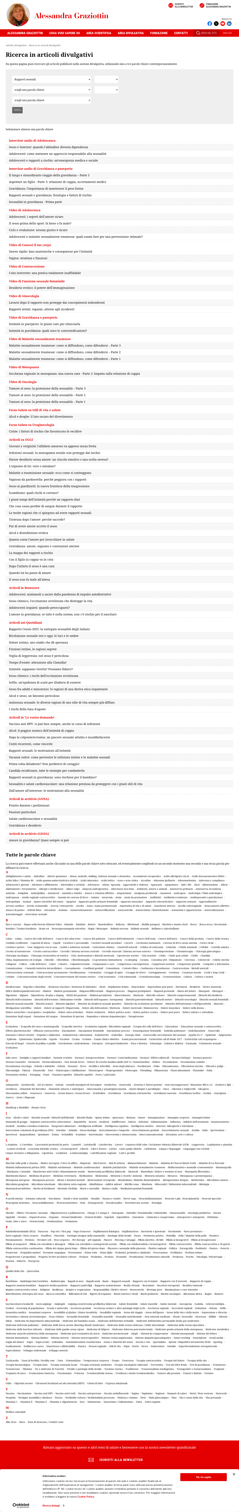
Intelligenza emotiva (142, 1126)
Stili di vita (115, 1346)
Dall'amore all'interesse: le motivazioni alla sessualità (46, 791)
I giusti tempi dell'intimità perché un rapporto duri (44, 499)
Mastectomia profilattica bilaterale (107, 1171)
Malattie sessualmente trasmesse (147, 1167)
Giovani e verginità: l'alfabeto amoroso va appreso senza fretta (52, 446)
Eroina (76, 1039)
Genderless (110, 1084)
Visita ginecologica (159, 1397)
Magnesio (85, 1163)
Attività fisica (34, 910)
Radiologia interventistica (34, 1281)
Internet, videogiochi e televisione (174, 1126)
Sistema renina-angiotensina (117, 1337)
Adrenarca (94, 884)
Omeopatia (118, 1212)
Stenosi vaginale (97, 1346)
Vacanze (10, 1393)
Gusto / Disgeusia (25, 1097)
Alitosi (224, 884)
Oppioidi (10, 1217)
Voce (82, 1401)
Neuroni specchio (211, 1198)
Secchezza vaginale (158, 1308)
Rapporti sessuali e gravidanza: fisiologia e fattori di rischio (50, 195)
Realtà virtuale (132, 1285)
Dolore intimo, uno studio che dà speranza (38, 642)
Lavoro (119, 1144)
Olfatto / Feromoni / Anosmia (32, 1212)
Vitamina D (26, 1401)
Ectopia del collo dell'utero (148, 1026)
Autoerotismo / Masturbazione (152, 910)
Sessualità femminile (78, 1316)
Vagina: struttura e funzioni (28, 258)
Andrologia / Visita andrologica (205, 893)
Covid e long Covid (214, 972)
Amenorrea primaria (181, 888)
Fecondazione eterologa (19, 1066)
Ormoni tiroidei (93, 1217)
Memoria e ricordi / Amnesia (126, 1175)
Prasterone (12, 1252)
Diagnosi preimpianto (139, 991)
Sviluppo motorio (58, 1350)
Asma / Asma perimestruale (102, 905)
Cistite (162, 955)
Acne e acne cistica (127, 880)
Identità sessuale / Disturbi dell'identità (53, 1117)
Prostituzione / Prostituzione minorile (149, 1256)
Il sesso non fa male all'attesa (29, 579)
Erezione (65, 1039)
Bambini (80, 924)
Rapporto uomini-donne (108, 1285)
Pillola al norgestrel (16, 1244)
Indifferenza (119, 1121)
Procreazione (160, 1252)
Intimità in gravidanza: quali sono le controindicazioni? (48, 331)
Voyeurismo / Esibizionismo (118, 1401)
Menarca (172, 1175)
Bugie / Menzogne (98, 928)
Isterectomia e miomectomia (121, 1134)
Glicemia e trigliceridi (183, 1088)
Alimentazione (210, 884)
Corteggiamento (157, 972)
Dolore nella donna (193, 1007)
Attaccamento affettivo (216, 905)
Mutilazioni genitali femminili (136, 1188)
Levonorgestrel (69, 1148)
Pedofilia (171, 1235)
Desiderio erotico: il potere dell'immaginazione (42, 288)
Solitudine (57, 1342)
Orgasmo (54, 1217)
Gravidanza (114, 1093)
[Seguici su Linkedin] (229, 23)
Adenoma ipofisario (164, 880)
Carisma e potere (15, 947)
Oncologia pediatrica (199, 1212)
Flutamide (198, 1070)
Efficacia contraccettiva (46, 1030)
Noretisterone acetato (137, 1202)
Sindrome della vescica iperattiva (185, 1325)
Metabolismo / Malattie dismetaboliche (139, 1180)
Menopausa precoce (43, 1180)
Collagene (11, 964)
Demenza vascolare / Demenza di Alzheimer (72, 986)
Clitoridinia (63, 959)
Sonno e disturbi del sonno (118, 1342)
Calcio (9, 938)
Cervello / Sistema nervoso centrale (79, 951)
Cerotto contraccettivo (45, 951)
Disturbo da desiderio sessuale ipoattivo (99, 1003)
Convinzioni (94, 972)
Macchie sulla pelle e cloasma (22, 1163)
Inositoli (10, 1126)
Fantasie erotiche (62, 1057)
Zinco (22, 1422)
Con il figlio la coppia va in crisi (31, 559)
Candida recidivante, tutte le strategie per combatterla (47, 771)
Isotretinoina (96, 1134)
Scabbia (199, 1303)
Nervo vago (129, 1198)
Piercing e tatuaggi (125, 1239)
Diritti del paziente (76, 995)
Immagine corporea (178, 1117)
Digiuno (24, 995)
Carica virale (207, 942)
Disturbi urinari (44, 1003)
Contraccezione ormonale (20, 972)
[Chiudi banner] (234, 1474)
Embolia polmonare (175, 1030)
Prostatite (121, 1256)
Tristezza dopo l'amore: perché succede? (37, 519)
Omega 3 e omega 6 (98, 1212)
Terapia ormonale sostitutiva (96, 1364)
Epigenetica (225, 1034)
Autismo (63, 910)
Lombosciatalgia (79, 1153)
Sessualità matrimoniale (129, 1316)
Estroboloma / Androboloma (74, 1043)
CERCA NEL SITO (208, 33)
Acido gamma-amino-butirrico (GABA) (57, 880)
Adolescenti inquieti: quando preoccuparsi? (39, 608)
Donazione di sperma (72, 1016)
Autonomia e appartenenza (187, 910)
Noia (82, 1202)
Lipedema (47, 1153)
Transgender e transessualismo (194, 1369)
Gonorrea (50, 1093)
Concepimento (72, 968)
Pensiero (214, 1235)
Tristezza (79, 1373)
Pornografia (186, 1248)
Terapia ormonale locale (64, 1364)
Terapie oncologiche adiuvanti (131, 1364)
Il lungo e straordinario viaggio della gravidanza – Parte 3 (49, 175)
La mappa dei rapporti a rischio (31, 553)
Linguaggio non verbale (196, 1148)
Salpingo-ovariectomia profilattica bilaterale (92, 1303)
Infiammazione (159, 1121)
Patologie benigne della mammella (86, 1235)
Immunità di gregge (16, 1121)
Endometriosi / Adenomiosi (77, 1034)
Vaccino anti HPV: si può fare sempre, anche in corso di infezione (54, 724)
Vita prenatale (213, 1397)
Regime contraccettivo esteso (21, 1289)
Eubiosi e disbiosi (173, 1043)
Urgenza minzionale (117, 1383)
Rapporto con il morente (173, 1281)
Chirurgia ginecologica (208, 951)
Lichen (113, 1148)
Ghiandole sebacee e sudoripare (66, 1088)
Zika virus (11, 1422)
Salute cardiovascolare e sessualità (33, 819)
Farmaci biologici (181, 1057)
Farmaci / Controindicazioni (122, 1057)
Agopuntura (171, 884)
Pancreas (43, 1231)
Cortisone (174, 972)
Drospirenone (136, 1016)
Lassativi (76, 1144)
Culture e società (204, 976)
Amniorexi (53, 893)
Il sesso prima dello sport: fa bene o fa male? (40, 223)
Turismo (208, 1373)
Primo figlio (106, 1252)
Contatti (181, 33)
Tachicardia (12, 1360)
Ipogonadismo (27, 1134)
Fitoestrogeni (96, 1070)
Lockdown (61, 1153)
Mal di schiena (117, 1163)
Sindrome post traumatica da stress (80, 1333)
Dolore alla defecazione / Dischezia (101, 1007)
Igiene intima (102, 1117)
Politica (173, 1248)
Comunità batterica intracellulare (43, 968)
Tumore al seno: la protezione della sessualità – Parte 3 (47, 388)
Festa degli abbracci (124, 1066)
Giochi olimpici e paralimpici (144, 1088)
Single (134, 1333)
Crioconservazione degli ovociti (34, 976)
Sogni (30, 1342)
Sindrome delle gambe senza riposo (64, 1329)
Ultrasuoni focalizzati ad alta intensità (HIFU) (60, 1383)
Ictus (8, 1117)
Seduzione (200, 1308)
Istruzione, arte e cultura (179, 1134)
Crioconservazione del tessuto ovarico (75, 976)
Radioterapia (58, 1281)
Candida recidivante (17, 942)
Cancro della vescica (217, 938)
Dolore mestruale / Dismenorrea (140, 1007)
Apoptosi (71, 901)
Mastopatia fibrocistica (197, 1171)
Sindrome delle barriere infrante (24, 1329)
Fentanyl (72, 1066)
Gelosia (59, 1084)
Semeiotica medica (16, 1312)
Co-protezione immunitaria (107, 959)
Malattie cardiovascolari (87, 1167)
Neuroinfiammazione (150, 1198)
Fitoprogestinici (114, 1070)
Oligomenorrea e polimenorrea (67, 1212)
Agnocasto (156, 884)
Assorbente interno (164, 905)
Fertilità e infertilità (99, 1066)
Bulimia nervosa (119, 928)
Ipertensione (218, 1130)
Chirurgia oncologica (17, 955)
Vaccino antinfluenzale (116, 1393)
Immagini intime (201, 1117)
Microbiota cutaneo (217, 1180)
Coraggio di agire (113, 972)
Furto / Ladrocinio (105, 1074)
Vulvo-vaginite (152, 1401)
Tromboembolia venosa (100, 1373)
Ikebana (130, 1117)
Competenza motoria (163, 964)
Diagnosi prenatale (164, 991)
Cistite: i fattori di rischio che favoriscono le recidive (45, 431)
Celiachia (171, 947)
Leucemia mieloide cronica (43, 1148)
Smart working (182, 1337)
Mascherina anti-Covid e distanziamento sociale (59, 1171)
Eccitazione (12, 1026)
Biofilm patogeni (151, 924)
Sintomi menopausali (182, 1333)
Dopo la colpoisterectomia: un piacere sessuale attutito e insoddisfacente (59, 737)
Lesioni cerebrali (16, 1148)
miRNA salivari (114, 1184)
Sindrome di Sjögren (98, 1329)
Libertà (84, 1148)
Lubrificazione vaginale (103, 1153)
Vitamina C (12, 1401)
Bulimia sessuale (140, 928)
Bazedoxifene (105, 924)
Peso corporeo (62, 1239)
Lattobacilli (90, 1144)
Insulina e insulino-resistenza (33, 1126)
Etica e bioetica (139, 1043)
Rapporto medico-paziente (53, 1285)
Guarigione (220, 1093)
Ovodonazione (55, 1221)
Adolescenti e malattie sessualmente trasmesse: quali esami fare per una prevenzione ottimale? (76, 237)
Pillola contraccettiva (180, 1244)
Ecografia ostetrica (72, 1026)
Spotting (217, 1342)
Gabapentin (12, 1084)
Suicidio (171, 1346)
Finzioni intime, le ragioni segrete (33, 649)
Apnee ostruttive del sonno (48, 901)
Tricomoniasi (64, 1373)
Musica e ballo (110, 1188)
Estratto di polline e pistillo (41, 1043)
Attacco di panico (15, 910)
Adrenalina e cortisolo (73, 884)
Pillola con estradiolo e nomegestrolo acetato (92, 1244)
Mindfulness (96, 1184)
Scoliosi (10, 1308)
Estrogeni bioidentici (116, 1043)
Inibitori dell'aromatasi (195, 1121)
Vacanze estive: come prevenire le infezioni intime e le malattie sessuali (59, 757)
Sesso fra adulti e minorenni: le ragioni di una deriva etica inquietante (58, 689)
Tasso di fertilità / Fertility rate (38, 1360)
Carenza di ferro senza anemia (180, 942)
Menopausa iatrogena (18, 1180)
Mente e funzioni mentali (71, 1180)
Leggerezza (198, 1144)
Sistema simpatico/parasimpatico (153, 1337)
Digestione (11, 995)
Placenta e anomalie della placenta (127, 1248)
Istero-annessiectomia (151, 1134)
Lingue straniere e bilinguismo (22, 1153)
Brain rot (44, 928)
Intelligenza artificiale (90, 1126)
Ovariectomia (37, 1221)
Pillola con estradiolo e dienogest (47, 1244)
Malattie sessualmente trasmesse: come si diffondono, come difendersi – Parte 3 (65, 345)
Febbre (156, 1061)
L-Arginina (11, 1144)
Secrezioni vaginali (182, 1308)
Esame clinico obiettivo (106, 1039)
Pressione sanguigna (54, 1252)
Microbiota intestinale (43, 1184)
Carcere (128, 942)
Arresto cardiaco (15, 905)
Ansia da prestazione (135, 897)
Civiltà (194, 955)
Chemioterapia (185, 951)
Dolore (37, 1007)
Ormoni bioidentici (71, 1217)
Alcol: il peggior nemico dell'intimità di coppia (41, 730)
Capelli (56, 942)
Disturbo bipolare (65, 1003)
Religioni (45, 1289)
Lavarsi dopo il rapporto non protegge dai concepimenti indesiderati (57, 302)
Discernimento (123, 995)
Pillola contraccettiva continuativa (24, 1248)
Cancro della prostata (192, 938)
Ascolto (80, 905)
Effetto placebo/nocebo (18, 1030)
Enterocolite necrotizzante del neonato (164, 1034)
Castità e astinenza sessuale (75, 947)
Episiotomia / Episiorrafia (33, 1039)
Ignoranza (118, 1117)
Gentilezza (11, 1088)
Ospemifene (123, 1217)
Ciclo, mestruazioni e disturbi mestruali (92, 955)
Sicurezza (200, 1316)
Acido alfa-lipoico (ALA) (176, 876)
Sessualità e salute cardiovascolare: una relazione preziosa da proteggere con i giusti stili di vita (75, 784)
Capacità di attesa (40, 942)
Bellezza (120, 924)
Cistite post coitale (178, 955)
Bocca (193, 924)
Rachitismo (12, 1281)
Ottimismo (212, 1217)
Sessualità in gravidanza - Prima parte (35, 202)
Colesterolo (204, 959)
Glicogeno (203, 1088)
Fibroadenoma (170, 1066)
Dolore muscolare (170, 1007)
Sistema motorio (60, 1337)
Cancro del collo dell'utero (39, 938)
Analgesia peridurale (145, 893)
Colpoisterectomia (80, 964)
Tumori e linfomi (192, 1373)
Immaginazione (156, 1117)
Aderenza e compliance (212, 880)
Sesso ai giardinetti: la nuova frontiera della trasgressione (49, 486)
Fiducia (26, 1070)
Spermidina (159, 1342)
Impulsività (80, 1121)
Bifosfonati (133, 924)
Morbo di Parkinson (44, 1188)
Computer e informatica (216, 964)
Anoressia (107, 897)
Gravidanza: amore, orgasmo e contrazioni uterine (44, 546)
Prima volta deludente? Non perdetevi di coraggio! (44, 764)
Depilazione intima (118, 986)
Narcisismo (55, 1198)
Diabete (47, 991)
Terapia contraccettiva (148, 1360)
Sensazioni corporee (40, 1312)
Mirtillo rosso (132, 1184)
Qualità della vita (15, 1271)
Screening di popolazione (30, 1308)
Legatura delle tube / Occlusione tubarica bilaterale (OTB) (157, 1144)
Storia (135, 1346)
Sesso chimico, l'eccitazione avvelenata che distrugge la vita (50, 601)
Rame (106, 1281)
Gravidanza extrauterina (137, 1093)
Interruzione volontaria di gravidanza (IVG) (29, 1130)
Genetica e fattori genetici (148, 1084)
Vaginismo (147, 1393)
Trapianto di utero (16, 1373)
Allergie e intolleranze (51, 888)
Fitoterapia (131, 1070)
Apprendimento (208, 901)
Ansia (118, 897)
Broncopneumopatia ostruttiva (69, 928)
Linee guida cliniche (131, 1148)
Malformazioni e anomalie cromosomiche (190, 1167)
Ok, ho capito (203, 1477)
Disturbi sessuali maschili (19, 1003)
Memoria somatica (155, 1175)
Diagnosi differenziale (91, 991)
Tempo (115, 1360)
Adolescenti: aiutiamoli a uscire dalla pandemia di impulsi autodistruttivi (60, 594)
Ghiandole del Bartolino (33, 1088)
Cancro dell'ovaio (146, 938)
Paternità (59, 1235)
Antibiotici (155, 897)
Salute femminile (128, 1303)
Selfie (223, 1308)
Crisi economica (107, 976)
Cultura (188, 976)
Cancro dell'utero (167, 938)
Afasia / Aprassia (111, 884)
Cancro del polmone (94, 938)
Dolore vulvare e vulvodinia (198, 1012)
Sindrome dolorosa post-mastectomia (132, 1329)
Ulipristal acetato (23, 1383)
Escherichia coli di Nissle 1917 (165, 1039)
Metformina (197, 1180)
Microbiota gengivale (17, 1184)
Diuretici (218, 1003)
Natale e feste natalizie (75, 1198)
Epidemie (211, 1034)
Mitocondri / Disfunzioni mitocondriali (175, 1184)
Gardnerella (28, 1084)
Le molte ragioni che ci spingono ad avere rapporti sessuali (50, 513)
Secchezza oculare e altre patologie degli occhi (119, 1308)
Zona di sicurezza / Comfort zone (46, 1422)
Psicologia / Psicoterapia (209, 1256)
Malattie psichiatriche (115, 1167)
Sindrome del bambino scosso (79, 1320)
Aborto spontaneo (57, 876)
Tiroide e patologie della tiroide (84, 1369)
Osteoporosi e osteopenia (190, 1217)
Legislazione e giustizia (219, 1144)
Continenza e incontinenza (155, 968)
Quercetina (33, 1271)
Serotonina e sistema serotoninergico (26, 1316)
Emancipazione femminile (147, 1030)
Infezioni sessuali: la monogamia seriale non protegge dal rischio (54, 453)
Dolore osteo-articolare (70, 1012)
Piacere (108, 1239)
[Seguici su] (222, 23)
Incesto (93, 1121)
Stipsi (126, 1346)
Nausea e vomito (111, 1198)
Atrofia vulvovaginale (190, 905)
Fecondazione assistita (193, 1061)
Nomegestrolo (95, 1202)
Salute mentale (168, 1303)
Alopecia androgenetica (95, 888)
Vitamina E (41, 1401)
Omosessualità (177, 1212)
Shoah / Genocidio (183, 1316)
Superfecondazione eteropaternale (198, 1346)
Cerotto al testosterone (18, 951)
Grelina (207, 1093)
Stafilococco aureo (34, 1346)
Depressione (138, 986)
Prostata (109, 1256)
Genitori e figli (223, 1084)
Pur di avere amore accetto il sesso (33, 526)
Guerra (10, 1097)
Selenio (213, 1308)
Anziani (27, 901)
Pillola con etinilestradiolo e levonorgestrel (143, 1244)
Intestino (61, 1130)
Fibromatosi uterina (192, 1066)
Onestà (217, 1212)
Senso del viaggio (133, 1312)
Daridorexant (13, 986)
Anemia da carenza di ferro (73, 897)
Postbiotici (201, 1248)
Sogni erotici (42, 1342)
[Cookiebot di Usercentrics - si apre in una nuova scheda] (21, 1505)
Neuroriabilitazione (43, 1202)
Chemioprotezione (164, 951)
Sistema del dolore (207, 1333)
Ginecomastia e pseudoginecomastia (106, 1088)
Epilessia (11, 1039)
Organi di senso (37, 1217)
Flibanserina (161, 1070)
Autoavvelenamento (81, 910)
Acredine (146, 880)
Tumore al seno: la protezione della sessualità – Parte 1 (47, 402)
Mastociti (133, 1171)
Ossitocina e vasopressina (160, 1217)
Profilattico (176, 1252)
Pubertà (21, 1261)
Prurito (190, 1256)
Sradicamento (13, 1346)
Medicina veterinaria (64, 1175)
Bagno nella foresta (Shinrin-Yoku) (43, 924)
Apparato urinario (186, 901)
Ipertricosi (11, 1134)
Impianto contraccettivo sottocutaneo (50, 1121)
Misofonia (147, 1184)
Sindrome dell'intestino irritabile (116, 1320)
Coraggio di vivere (136, 972)
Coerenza (190, 959)
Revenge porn (154, 1289)
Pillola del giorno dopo (92, 1248)
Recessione (148, 1285)
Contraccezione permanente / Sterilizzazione (61, 972)
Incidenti (104, 1121)
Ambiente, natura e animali (152, 888)
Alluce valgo (73, 888)
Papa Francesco (82, 1231)
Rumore (219, 1293)
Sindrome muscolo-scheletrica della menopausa (32, 1333)
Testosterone (13, 1369)
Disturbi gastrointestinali (139, 999)
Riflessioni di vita (78, 1293)
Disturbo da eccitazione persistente (143, 1003)
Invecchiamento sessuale (175, 1130)
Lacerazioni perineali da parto (52, 1144)
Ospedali (109, 1217)
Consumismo (113, 968)
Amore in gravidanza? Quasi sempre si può (39, 840)
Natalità (95, 1198)
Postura (213, 1248)
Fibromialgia (13, 1070)
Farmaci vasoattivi (16, 1061)
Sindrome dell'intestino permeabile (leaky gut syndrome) (167, 1320)
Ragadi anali (93, 1281)
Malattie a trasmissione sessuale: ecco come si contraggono (50, 473)
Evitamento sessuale (210, 1043)
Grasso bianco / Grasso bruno (74, 1093)
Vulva (139, 1401)
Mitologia (204, 1184)
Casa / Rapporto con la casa (42, 947)
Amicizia (10, 893)
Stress (144, 1346)
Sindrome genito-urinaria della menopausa (179, 1329)
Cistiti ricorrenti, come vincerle (31, 744)
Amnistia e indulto (72, 893)
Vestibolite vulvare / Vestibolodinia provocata (90, 1397)
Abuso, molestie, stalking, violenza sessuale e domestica (100, 876)
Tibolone (27, 1369)
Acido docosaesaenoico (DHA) (208, 876)
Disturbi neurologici (186, 999)
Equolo (53, 1039)
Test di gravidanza (200, 1364)
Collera (23, 964)
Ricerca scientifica (56, 1293)
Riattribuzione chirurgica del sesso (25, 1293)
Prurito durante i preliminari (29, 805)
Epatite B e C (196, 1034)
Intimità (73, 1130)
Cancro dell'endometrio (121, 938)
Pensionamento (14, 1239)
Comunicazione (14, 968)
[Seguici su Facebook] (209, 23)
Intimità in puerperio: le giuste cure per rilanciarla (44, 324)
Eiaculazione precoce (118, 1030)
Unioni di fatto (95, 1383)
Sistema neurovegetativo (85, 1337)
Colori (52, 964)
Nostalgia (157, 1202)
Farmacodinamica (52, 1061)
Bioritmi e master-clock (175, 924)
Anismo (95, 897)
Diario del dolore (186, 991)
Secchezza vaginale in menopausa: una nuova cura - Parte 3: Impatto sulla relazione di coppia (74, 374)
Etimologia (156, 1043)
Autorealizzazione (214, 910)
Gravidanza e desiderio (25, 825)
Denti (102, 986)
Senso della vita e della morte (183, 1312)
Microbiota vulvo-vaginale (72, 1184)
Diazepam (204, 991)
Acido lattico (108, 880)
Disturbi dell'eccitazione (19, 999)
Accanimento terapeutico (147, 876)
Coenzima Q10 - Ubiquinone (166, 959)
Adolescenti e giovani (17, 884)
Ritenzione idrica (193, 1293)
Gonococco (36, 1093)
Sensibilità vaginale (110, 1312)
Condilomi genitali (93, 968)
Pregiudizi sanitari (30, 1252)
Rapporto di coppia (200, 1281)
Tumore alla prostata (168, 1373)
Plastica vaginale (157, 1248)
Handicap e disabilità (17, 1107)
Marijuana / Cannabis (18, 1171)
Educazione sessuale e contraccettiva (201, 1026)
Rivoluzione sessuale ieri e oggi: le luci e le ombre (44, 636)
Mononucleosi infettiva (18, 1188)
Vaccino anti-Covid (65, 1393)
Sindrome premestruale (115, 1333)
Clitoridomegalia (81, 959)
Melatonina (101, 1175)
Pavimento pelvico (154, 1235)
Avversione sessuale (36, 914)
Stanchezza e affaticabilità (60, 1346)
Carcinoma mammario (148, 942)
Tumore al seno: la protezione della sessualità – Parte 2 (47, 395)
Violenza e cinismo (127, 1397)
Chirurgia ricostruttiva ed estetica (49, 955)
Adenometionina (187, 880)
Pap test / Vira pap (61, 1231)
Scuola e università (57, 1308)
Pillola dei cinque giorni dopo (62, 1248)
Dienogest (217, 991)
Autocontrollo (125, 910)
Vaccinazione (24, 1393)
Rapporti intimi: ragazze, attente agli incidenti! (42, 309)
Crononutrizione (172, 976)
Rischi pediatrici (149, 1293)
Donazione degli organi (18, 1016)
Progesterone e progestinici (21, 1256)
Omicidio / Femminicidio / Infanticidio (146, 1212)
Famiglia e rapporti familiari (35, 1057)
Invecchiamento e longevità (114, 1130)
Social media (216, 1337)
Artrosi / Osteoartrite (62, 905)
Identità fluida (85, 1117)
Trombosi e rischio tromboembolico (134, 1373)
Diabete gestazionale (65, 991)
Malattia (153, 1163)
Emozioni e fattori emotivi (20, 1034)
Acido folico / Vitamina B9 (19, 880)
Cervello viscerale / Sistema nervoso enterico (126, 951)
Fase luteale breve (75, 1061)
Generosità (125, 1084)
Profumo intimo (193, 1252)
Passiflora (46, 1235)
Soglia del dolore (15, 1342)
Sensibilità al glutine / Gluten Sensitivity (75, 1312)
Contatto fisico (130, 968)
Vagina (135, 1393)
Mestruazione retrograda (101, 1180)
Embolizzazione (197, 1030)
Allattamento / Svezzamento (21, 888)
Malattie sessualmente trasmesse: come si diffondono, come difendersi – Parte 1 (65, 359)
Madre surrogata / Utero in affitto (59, 1163)
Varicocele (221, 1393)
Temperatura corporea (96, 1360)
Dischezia (138, 995)
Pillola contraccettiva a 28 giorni (212, 1244)
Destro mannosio (212, 986)
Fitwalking (146, 1070)
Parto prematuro (193, 1231)
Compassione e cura (103, 964)
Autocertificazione (105, 910)
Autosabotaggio (14, 914)
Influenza (175, 1121)
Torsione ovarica (113, 1369)
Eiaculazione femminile (91, 1030)
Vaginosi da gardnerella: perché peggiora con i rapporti (47, 479)
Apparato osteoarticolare (159, 901)
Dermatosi (181, 986)
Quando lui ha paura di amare (30, 573)
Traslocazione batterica (41, 1373)
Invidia (195, 1130)
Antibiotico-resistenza (175, 897)
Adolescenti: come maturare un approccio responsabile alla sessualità (57, 154)
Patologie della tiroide (120, 1235)
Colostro (62, 964)
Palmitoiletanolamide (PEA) (20, 1231)
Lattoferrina (105, 1144)
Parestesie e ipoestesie (153, 1231)
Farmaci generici (202, 1057)
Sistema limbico (39, 1337)
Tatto (60, 1360)
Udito (9, 1383)
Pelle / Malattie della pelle (193, 1235)
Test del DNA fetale (176, 1364)
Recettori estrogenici (168, 1285)
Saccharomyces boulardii (19, 1303)
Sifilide (212, 1316)
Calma (18, 938)
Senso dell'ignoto (155, 1312)
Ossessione (138, 1217)
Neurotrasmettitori (67, 1202)
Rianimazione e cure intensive (181, 1289)
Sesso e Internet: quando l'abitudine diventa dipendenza (48, 147)
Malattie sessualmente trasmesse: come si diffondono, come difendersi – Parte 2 (65, 352)
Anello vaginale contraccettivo (38, 897)
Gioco (166, 1088)
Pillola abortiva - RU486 (150, 1239)
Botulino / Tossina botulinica (21, 928)
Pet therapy (78, 1239)
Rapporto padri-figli (81, 1285)
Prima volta (91, 1252)
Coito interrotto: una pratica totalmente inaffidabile (45, 273)
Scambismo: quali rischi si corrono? (34, 493)
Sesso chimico (56, 1316)
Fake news (11, 1057)
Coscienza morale (191, 972)
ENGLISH (227, 33)
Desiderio (195, 986)
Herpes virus (39, 1107)
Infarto (132, 1121)
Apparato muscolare (132, 901)
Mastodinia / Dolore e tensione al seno (161, 1171)
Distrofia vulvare (155, 995)
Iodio (205, 1130)
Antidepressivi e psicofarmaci (206, 897)
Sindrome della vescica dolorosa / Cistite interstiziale (136, 1325)
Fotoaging (35, 1074)
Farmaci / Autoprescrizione (90, 1057)
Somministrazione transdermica (83, 1342)
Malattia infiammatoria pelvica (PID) (25, 1167)
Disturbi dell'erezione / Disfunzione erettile (58, 999)
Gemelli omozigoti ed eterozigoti (83, 1084)
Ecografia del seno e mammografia (40, 1026)
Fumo (46, 1074)
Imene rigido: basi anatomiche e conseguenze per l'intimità (50, 251)
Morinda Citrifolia (67, 1188)
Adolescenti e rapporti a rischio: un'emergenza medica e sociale (53, 160)
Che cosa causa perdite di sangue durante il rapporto (45, 506)
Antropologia (13, 901)
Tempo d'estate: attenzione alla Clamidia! (37, 662)
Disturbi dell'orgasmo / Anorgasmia (103, 999)
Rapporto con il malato (145, 1281)
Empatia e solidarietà (48, 1034)
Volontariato (94, 1401)
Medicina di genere (40, 1175)
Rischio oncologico (171, 1293)
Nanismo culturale (36, 1198)
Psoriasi (10, 1261)
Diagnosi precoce (115, 991)
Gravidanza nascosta (165, 1093)
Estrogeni (97, 1043)
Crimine (10, 976)
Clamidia (205, 955)
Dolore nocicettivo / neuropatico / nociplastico (31, 1012)
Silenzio (223, 1316)
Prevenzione (75, 1252)
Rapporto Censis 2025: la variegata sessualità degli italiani (49, 629)
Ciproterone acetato (128, 955)
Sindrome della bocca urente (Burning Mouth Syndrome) (73, 1325)
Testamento (219, 1364)
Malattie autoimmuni (59, 1167)
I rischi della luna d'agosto (27, 709)
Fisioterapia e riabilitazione (71, 1070)
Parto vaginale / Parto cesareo (22, 1235)
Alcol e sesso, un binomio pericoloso (34, 696)
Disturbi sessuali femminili (213, 999)
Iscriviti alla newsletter (184, 5)
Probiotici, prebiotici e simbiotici (133, 1252)
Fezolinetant (144, 1066)
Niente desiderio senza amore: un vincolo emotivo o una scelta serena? (58, 459)
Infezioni (143, 1121)
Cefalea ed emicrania (151, 947)
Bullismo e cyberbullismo (165, 928)
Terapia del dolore (174, 1360)
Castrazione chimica (103, 947)
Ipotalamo (43, 1134)
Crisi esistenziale (127, 976)
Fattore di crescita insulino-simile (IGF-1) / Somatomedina (118, 1061)
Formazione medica (16, 1074)
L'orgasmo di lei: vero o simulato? (32, 466)
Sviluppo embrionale (34, 1350)
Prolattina (96, 1256)
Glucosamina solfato (16, 1093)
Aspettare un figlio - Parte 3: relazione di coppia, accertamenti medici (57, 182)
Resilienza (57, 1289)
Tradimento (132, 1369)
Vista (174, 1397)
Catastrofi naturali (127, 947)
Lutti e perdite (127, 1153)
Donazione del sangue (46, 1016)
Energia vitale (133, 1034)
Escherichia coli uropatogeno (201, 1039)
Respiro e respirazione (78, 1289)
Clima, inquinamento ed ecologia (24, 959)
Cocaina (144, 959)
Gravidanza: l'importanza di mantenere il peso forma (46, 188)
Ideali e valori (21, 1117)
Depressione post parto (160, 986)
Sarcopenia (185, 1303)
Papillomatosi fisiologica (106, 1231)
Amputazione (124, 893)
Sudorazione (158, 1346)
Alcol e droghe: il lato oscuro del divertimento (41, 416)
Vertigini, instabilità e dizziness (35, 1397)
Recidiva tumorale (193, 1285)
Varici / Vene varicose (201, 1393)
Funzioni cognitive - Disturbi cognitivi (72, 1074)
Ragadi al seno (76, 1281)
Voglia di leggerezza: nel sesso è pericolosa (39, 656)
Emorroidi (213, 1030)
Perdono (29, 1239)
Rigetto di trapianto (100, 1293)
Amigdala (23, 893)
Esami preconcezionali (134, 1039)
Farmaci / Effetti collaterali (154, 1057)
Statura (82, 1346)
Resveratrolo (137, 1289)
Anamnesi (165, 893)
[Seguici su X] (216, 23)
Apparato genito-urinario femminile (98, 901)
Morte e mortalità (89, 1188)
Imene (141, 1117)
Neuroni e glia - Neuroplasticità (182, 1198)
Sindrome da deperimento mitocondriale (37, 1320)
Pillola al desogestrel (177, 1239)
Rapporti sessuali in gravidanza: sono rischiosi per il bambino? (53, 777)
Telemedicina (73, 1360)
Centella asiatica (220, 947)
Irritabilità (67, 1134)
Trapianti (219, 1369)
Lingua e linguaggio (170, 1148)
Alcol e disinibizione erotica (28, 533)
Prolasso (83, 1256)
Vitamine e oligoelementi (63, 1401)
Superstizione (13, 1350)
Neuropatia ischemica (18, 1202)
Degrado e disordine (34, 986)
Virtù (143, 1397)
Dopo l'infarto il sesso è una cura (31, 566)
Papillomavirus (130, 1231)
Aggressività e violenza (135, 884)
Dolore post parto (170, 1012)
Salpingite (59, 1303)
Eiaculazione (69, 1030)
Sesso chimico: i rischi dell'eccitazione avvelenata (43, 676)
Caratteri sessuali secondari (106, 942)
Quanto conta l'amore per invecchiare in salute (41, 539)
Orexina (22, 1217)
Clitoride (49, 959)
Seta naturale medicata (157, 1316)
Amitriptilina (38, 893)
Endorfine (117, 1034)
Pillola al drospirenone (203, 1239)
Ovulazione (71, 1221)
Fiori (50, 1070)
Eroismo (86, 1039)
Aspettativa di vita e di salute (135, 905)
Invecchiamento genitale (145, 1130)
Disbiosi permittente (101, 995)
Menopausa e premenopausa (196, 1175)
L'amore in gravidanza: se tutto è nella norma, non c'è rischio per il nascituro (63, 614)
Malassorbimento (137, 1163)
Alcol (196, 884)
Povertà (224, 1248)
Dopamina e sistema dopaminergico (106, 1016)
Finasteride (39, 1070)
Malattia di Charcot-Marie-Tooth (178, 1163)
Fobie (209, 1070)
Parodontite (174, 1231)
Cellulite (203, 947)
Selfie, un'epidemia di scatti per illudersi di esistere (45, 682)
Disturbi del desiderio (210, 995)
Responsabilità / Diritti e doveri (110, 1289)
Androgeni (180, 893)
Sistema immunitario (17, 1337)
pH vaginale (94, 1239)
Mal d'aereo (99, 1163)
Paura (137, 1235)
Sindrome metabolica (217, 1329)
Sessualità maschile (102, 1316)
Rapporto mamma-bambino (21, 1285)
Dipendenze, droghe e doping (47, 995)
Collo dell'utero (38, 964)
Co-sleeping (131, 959)
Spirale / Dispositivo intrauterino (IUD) (190, 1342)
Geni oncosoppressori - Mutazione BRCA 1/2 (188, 1084)
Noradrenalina (114, 1202)
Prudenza (178, 1256)
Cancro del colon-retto (68, 938)
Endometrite (102, 1034)
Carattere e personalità (76, 942)
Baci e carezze (13, 924)
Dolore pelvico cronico (145, 1012)
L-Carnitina (26, 1144)
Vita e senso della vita (191, 1397)
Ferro (83, 1066)
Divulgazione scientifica (18, 1007)
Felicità (61, 1066)
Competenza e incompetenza (133, 964)
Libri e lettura (98, 1148)
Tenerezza (128, 1360)
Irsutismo (81, 1134)
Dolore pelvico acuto (119, 1012)
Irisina (55, 1134)
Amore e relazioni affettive (99, 893)
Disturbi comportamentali (181, 995)
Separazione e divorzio (214, 1312)
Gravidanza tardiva (189, 1093)
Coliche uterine (221, 959)
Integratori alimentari (64, 1126)
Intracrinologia (88, 1130)
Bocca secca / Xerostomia (213, 924)
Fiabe (157, 1066)
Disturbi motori (163, 999)
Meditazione (86, 1175)
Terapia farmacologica (18, 1364)
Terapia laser (40, 1364)
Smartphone (200, 1337)
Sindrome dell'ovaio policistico (22, 1325)
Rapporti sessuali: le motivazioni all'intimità (40, 751)
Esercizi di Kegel (15, 1043)
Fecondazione (170, 1061)
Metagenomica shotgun (175, 1180)
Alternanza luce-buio (122, 888)
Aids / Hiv (186, 884)
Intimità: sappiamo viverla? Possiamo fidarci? (41, 669)
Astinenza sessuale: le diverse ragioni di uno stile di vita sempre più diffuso (62, 702)
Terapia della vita (197, 1360)
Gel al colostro (45, 1084)
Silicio (9, 1320)
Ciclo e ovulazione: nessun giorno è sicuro (38, 230)
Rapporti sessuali (121, 1281)
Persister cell (44, 1239)
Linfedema (150, 1148)
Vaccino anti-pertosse (89, 1393)
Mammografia (223, 1167)
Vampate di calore (177, 1393)
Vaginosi (159, 1393)
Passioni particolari (22, 812)
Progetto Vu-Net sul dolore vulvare (58, 1256)
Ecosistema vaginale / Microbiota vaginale (108, 1026)
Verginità (11, 1397)
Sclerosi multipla (215, 1303)
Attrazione (50, 910)
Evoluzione (12, 1047)
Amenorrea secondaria (208, 888)
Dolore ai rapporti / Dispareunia (61, 1007)
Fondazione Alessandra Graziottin (218, 5)
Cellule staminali (188, 947)
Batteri (91, 924)
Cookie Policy (85, 1496)
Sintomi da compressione (154, 1333)
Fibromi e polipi (214, 1066)
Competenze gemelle (188, 964)
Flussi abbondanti (180, 1070)
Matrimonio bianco (16, 1175)
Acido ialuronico (89, 880)
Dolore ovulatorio (95, 1012)
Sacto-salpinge (44, 1303)
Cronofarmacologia (149, 976)
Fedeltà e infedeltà (44, 1066)
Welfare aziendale (16, 1411)
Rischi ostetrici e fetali (126, 1293)
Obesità (10, 1212)
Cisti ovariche (149, 955)
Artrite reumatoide (37, 905)
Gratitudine (99, 1093)
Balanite (68, 924)
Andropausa (12, 897)
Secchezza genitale (81, 1308)
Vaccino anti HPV (43, 1393)
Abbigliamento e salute (18, 876)
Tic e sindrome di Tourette (49, 1369)
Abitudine (39, 876)
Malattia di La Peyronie (211, 1163)
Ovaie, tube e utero (16, 1221)
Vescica (59, 1397)
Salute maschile (149, 1303)
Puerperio (33, 1261)
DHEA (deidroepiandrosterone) (23, 991)
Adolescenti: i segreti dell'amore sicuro (36, 217)
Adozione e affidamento (45, 884)
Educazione (171, 1026)
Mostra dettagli (51, 1505)
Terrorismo (157, 1364)
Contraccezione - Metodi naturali (190, 968)
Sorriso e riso (143, 1342)
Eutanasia (191, 1043)
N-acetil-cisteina (14, 1198)
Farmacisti (34, 1061)
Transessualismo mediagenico (157, 1369)
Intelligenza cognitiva (116, 1126)
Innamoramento (220, 1121)
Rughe (208, 1293)
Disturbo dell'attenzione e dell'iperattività (188, 1003)
